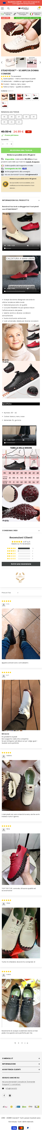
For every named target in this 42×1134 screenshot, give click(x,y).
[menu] (2, 8)
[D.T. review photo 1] (21, 705)
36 (11, 117)
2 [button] (18, 1043)
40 (4, 122)
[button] (1, 62)
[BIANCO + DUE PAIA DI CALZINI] (27, 97)
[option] (21, 36)
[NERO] (12, 97)
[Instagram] (10, 1095)
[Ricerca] (8, 8)
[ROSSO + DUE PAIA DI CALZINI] (4, 104)
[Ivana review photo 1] (21, 1003)
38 (26, 117)
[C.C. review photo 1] (21, 633)
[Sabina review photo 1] (21, 785)
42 (19, 122)
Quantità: (5, 139)
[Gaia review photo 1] (21, 932)
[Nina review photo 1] (21, 859)
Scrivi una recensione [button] (21, 564)
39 (33, 117)
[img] (6, 601)
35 (4, 117)
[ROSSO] (20, 97)
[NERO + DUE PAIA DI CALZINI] (35, 97)
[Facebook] (4, 1095)
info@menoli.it (11, 1088)
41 (11, 122)
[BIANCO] (4, 97)
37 (19, 117)
